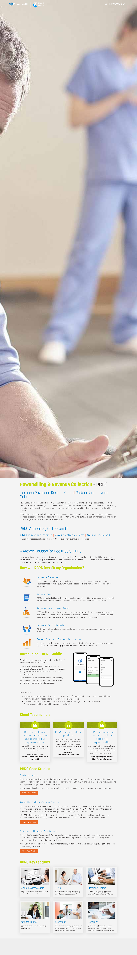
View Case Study (29, 792)
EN (124, 4)
